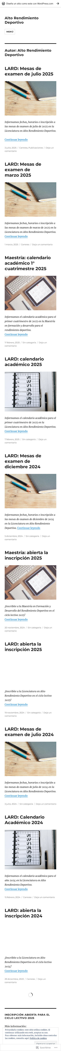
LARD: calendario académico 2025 (24, 361)
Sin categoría (29, 342)
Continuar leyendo (16, 139)
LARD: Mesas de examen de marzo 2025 (23, 169)
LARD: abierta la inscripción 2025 (23, 646)
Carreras (23, 147)
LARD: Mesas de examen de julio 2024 (29, 731)
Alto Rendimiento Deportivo (21, 20)
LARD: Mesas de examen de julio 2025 (29, 71)
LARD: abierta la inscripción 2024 (23, 913)
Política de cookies (38, 1038)
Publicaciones (35, 147)
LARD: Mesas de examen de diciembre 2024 (23, 461)
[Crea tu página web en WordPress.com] (30, 3)
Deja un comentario (42, 244)
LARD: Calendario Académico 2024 (24, 819)
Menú (9, 31)
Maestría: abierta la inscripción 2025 (26, 555)
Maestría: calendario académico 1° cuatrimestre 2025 (28, 263)
